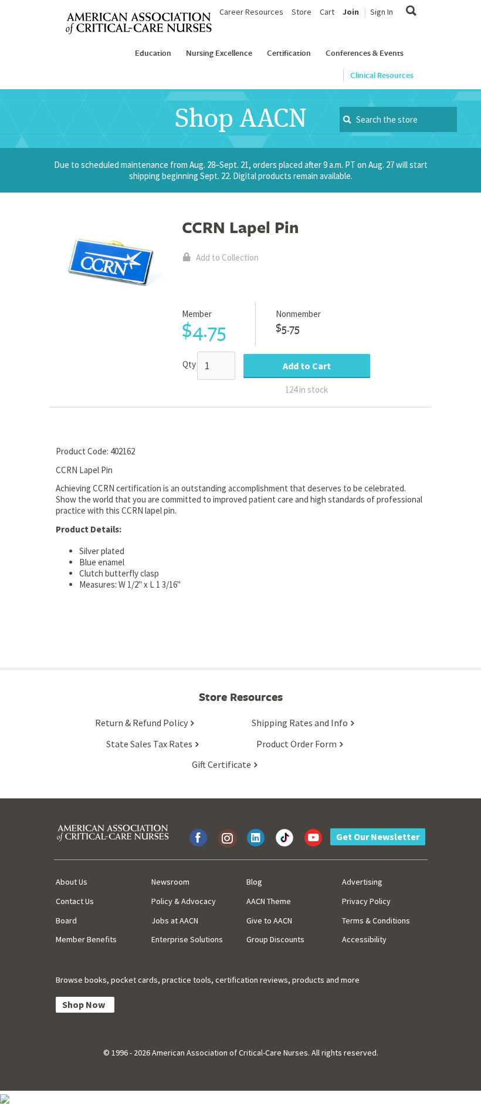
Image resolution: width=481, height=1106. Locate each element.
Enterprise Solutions (187, 939)
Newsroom (170, 881)
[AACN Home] (143, 23)
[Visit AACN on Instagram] (227, 838)
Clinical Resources (382, 75)
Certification (289, 53)
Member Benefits (86, 939)
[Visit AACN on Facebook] (198, 838)
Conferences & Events (365, 53)
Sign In (381, 12)
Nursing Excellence (219, 53)
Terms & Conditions (376, 920)
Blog (254, 881)
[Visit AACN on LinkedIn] (256, 838)
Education (153, 53)
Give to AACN (269, 920)
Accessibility (364, 939)
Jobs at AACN (174, 920)
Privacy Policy (366, 901)
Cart (327, 12)
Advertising (362, 881)
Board (66, 920)
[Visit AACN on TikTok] (284, 838)
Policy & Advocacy (183, 901)
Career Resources (251, 12)
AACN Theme (268, 901)
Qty (189, 364)
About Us (71, 881)
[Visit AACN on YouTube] (313, 838)
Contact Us (75, 901)
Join (351, 12)
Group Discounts (275, 939)
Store (301, 12)
